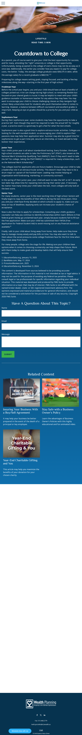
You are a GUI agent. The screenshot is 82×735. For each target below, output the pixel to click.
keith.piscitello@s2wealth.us (41, 724)
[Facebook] (37, 715)
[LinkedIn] (44, 715)
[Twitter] (40, 715)
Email (4, 321)
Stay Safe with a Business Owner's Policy (58, 411)
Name (4, 308)
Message (6, 334)
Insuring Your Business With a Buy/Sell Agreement (20, 411)
